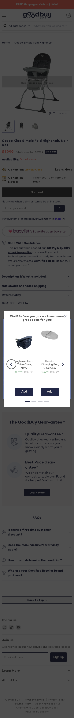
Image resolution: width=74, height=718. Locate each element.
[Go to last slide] (11, 364)
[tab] (27, 401)
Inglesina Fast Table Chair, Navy (24, 364)
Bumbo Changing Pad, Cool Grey (50, 364)
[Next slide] (62, 364)
